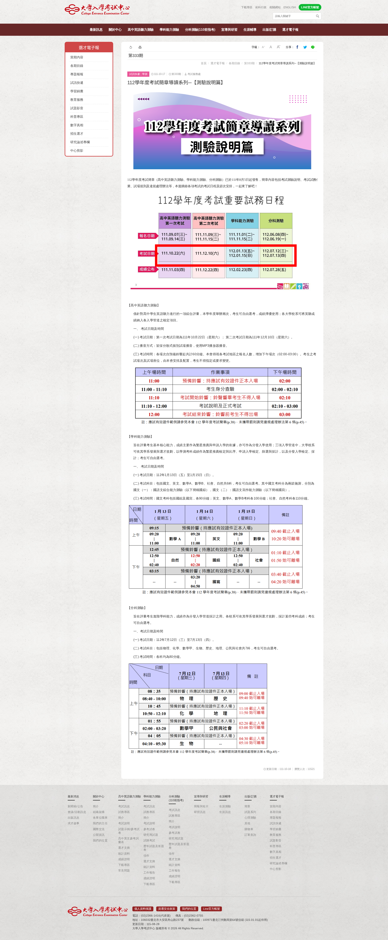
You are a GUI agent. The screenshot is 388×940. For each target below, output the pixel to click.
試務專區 (124, 812)
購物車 (249, 829)
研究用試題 (150, 834)
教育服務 (76, 99)
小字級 (263, 47)
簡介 (96, 806)
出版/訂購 (269, 29)
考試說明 (124, 823)
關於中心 (115, 29)
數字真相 (76, 125)
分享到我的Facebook (297, 47)
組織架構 (99, 812)
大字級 (278, 47)
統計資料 (124, 853)
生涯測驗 (225, 806)
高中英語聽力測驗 (141, 29)
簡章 (247, 806)
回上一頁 (130, 47)
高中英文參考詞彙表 (128, 840)
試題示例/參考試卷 (128, 830)
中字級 (271, 47)
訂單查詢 (250, 834)
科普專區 (76, 116)
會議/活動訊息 (77, 812)
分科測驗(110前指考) (200, 29)
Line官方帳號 (211, 908)
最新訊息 (96, 29)
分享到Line (313, 47)
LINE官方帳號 (310, 7)
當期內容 (76, 57)
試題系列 (250, 812)
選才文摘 (124, 847)
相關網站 (275, 7)
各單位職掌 (100, 817)
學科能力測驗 (169, 29)
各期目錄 (76, 65)
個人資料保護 (142, 908)
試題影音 (76, 108)
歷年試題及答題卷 (153, 847)
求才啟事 (73, 823)
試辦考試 (149, 840)
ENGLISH (290, 7)
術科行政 (261, 7)
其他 (247, 823)
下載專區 (246, 7)
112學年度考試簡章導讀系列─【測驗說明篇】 (287, 63)
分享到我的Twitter (305, 47)
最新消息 (73, 796)
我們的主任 (100, 823)
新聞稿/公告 (75, 806)
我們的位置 (100, 840)
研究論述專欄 (80, 142)
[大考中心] (97, 10)
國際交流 (99, 829)
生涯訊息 (225, 812)
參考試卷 (149, 829)
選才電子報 (290, 29)
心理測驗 (250, 817)
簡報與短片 (201, 806)
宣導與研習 (229, 29)
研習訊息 (200, 812)
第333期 (249, 63)
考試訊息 (124, 806)
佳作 (146, 855)
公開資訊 (99, 834)
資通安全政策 (166, 908)
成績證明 (124, 859)
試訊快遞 (76, 82)
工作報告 (149, 872)
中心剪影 (76, 150)
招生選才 (76, 133)
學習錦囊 (76, 91)
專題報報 (76, 74)
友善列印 (140, 47)
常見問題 (124, 870)
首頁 (204, 63)
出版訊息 (73, 817)
